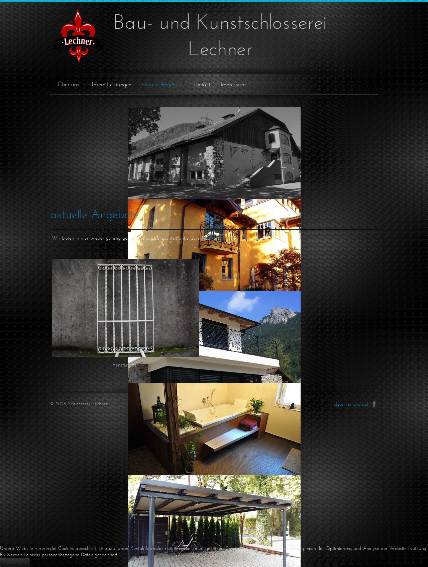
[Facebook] (374, 403)
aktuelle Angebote (162, 84)
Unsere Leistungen (110, 84)
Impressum (233, 84)
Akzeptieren (15, 563)
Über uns (68, 84)
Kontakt (201, 84)
